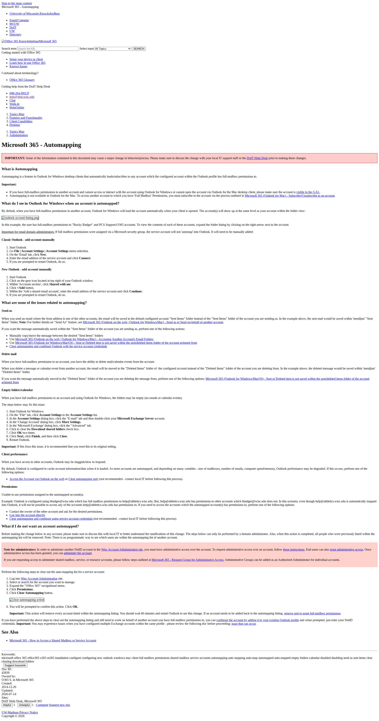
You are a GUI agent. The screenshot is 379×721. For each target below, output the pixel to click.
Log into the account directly (27, 515)
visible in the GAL (308, 192)
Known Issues (18, 66)
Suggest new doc (59, 705)
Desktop (14, 125)
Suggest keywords (15, 665)
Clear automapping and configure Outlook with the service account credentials (58, 346)
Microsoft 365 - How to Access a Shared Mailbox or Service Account (52, 640)
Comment (42, 705)
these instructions (293, 549)
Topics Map (16, 114)
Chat (12, 100)
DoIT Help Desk (257, 158)
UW (12, 31)
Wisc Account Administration (39, 578)
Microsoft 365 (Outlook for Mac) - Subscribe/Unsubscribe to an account (290, 195)
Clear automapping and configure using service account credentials (51, 518)
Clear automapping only (83, 479)
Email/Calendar (19, 20)
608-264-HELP (19, 93)
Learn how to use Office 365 (27, 62)
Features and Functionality (25, 117)
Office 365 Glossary (22, 79)
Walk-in (14, 104)
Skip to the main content (17, 3)
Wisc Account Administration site (122, 549)
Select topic (87, 48)
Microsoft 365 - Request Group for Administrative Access (187, 559)
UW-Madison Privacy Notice (20, 712)
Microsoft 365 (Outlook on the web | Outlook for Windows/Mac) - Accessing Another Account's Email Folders (84, 339)
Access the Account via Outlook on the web (36, 479)
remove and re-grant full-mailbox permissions (312, 613)
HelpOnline (16, 107)
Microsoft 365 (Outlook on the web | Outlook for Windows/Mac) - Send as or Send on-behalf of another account (153, 322)
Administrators (18, 135)
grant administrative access (346, 549)
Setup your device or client (26, 59)
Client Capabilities (20, 121)
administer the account (78, 553)
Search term (9, 48)
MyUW (14, 24)
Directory (15, 34)
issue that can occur (244, 623)
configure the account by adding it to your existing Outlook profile (257, 620)
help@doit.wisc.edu (21, 96)
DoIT (12, 27)
